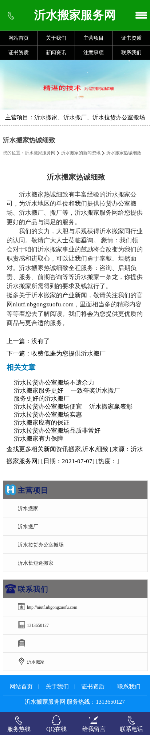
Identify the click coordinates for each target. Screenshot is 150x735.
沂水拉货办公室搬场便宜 (48, 406)
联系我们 (131, 52)
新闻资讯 (56, 52)
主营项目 (93, 38)
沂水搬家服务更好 (38, 390)
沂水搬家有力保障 (38, 438)
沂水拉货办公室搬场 (41, 545)
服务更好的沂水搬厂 (42, 398)
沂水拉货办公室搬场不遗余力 (54, 382)
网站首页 (18, 38)
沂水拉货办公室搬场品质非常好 (57, 430)
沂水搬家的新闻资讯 (80, 152)
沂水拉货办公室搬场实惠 (48, 414)
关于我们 (56, 38)
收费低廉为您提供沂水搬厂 (68, 353)
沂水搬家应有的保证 (42, 422)
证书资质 (131, 38)
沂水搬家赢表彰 (111, 406)
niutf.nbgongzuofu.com (43, 304)
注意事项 (93, 52)
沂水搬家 (28, 508)
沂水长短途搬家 (36, 563)
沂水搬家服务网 (40, 152)
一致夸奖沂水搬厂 (95, 390)
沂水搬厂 (28, 526)
